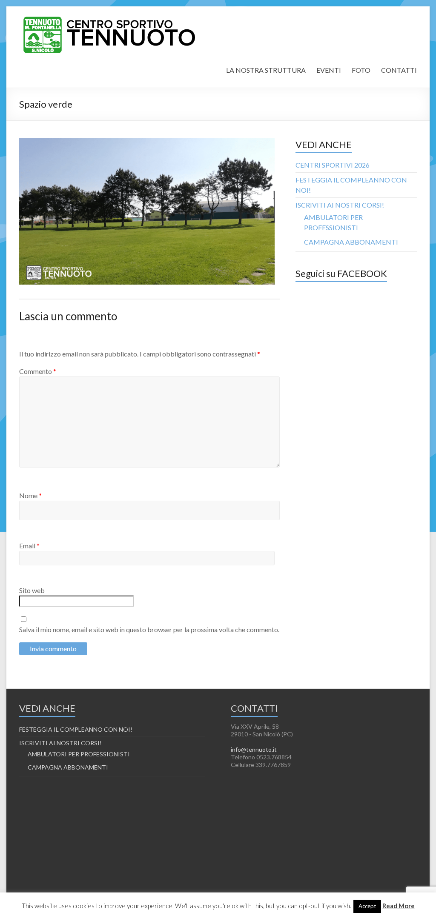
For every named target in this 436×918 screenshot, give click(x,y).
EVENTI (328, 70)
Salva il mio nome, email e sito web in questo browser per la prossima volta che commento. (149, 629)
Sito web (32, 590)
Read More (398, 905)
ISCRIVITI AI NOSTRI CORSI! (339, 205)
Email (29, 546)
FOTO (361, 70)
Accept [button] (367, 906)
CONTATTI (399, 70)
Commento (37, 371)
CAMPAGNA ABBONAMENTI (351, 242)
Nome (30, 495)
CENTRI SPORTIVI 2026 (332, 165)
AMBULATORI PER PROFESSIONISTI (79, 754)
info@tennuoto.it (254, 749)
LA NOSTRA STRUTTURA (266, 70)
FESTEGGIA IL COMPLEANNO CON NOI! (75, 729)
